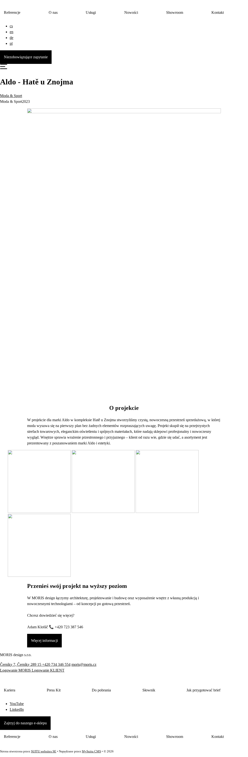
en (11, 32)
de (11, 38)
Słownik (148, 690)
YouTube (17, 704)
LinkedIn (17, 709)
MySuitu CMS (91, 751)
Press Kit (54, 690)
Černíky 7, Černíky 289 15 (21, 664)
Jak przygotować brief (203, 690)
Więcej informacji (44, 640)
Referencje (12, 12)
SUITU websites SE (43, 751)
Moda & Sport (11, 96)
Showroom (174, 12)
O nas (53, 12)
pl (11, 43)
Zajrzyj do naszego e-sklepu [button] (25, 723)
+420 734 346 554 (56, 664)
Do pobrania (101, 690)
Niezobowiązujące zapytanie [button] (26, 57)
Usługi (91, 12)
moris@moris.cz (83, 664)
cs (11, 26)
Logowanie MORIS (16, 670)
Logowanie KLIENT (48, 670)
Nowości (131, 12)
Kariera (9, 690)
